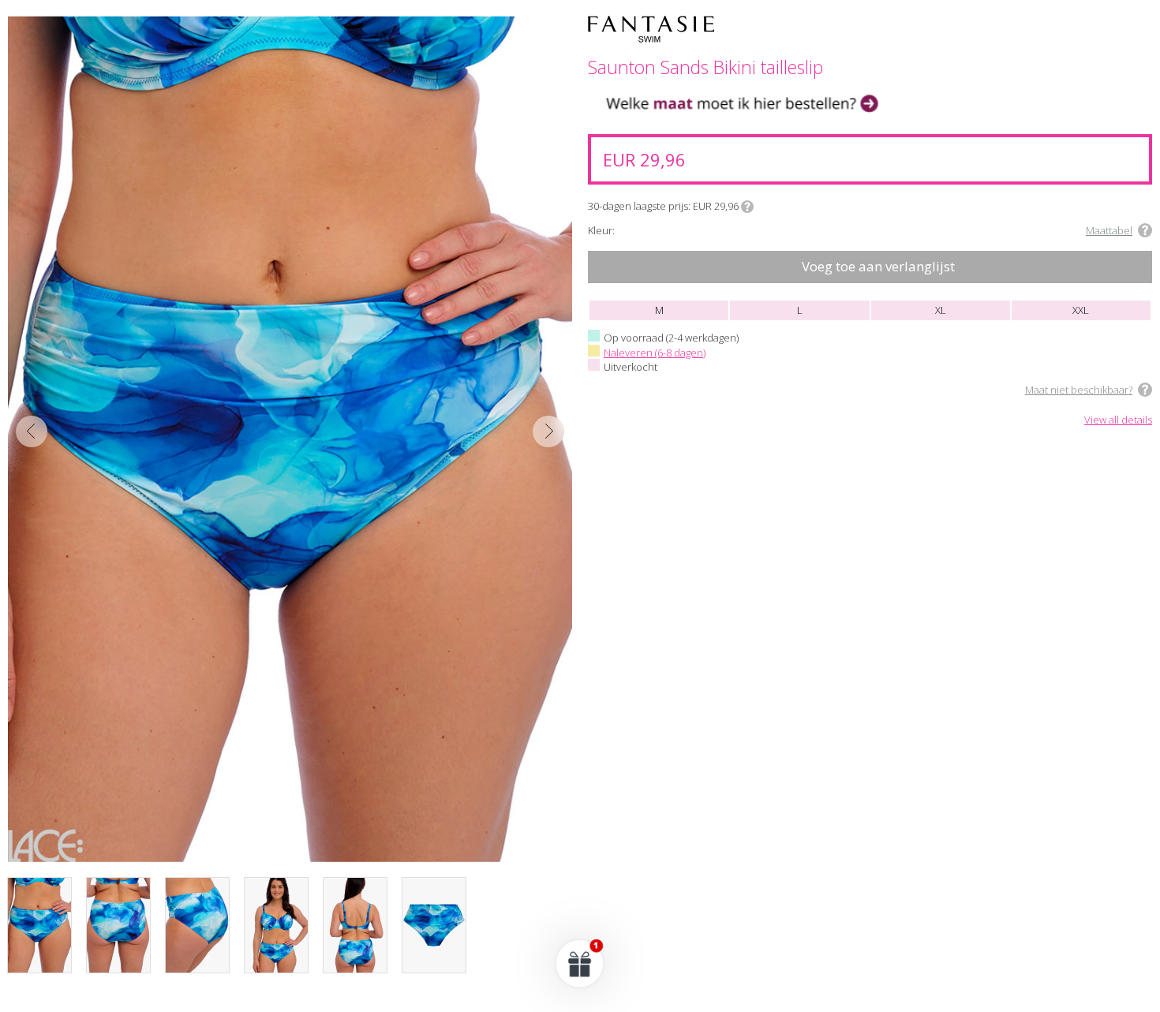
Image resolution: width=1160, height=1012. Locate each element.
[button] (580, 963)
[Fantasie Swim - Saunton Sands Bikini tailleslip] (290, 439)
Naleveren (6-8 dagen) (654, 352)
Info (747, 206)
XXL (1080, 310)
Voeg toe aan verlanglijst (878, 266)
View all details (1118, 420)
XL (940, 310)
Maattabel (1109, 230)
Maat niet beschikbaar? (1078, 390)
